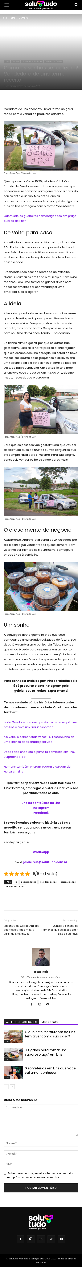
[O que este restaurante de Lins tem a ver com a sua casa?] (13, 1036)
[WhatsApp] (46, 97)
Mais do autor (50, 1022)
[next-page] (12, 1086)
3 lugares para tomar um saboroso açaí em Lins (45, 1052)
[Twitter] (28, 97)
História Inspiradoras (32, 61)
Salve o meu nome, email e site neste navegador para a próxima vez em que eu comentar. (39, 1175)
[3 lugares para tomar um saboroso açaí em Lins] (13, 1054)
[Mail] (49, 1004)
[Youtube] (61, 1239)
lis (16, 881)
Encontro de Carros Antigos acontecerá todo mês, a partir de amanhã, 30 (21, 929)
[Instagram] (41, 1004)
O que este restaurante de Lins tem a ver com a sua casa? (50, 1034)
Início (4, 17)
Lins (13, 17)
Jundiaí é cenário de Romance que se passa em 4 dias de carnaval (60, 929)
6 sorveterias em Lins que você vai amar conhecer (50, 1070)
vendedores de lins (15, 886)
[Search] (76, 5)
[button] (6, 5)
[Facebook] (19, 97)
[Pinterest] (37, 97)
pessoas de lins (68, 881)
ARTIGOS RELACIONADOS (21, 1022)
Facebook (41, 813)
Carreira (23, 17)
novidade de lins (48, 881)
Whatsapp (41, 852)
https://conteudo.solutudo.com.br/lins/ (41, 977)
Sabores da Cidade (53, 61)
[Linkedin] (41, 1239)
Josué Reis (41, 971)
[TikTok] (51, 1239)
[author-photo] (41, 966)
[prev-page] (6, 1086)
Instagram (41, 808)
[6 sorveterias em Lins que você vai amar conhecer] (13, 1072)
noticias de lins (28, 881)
